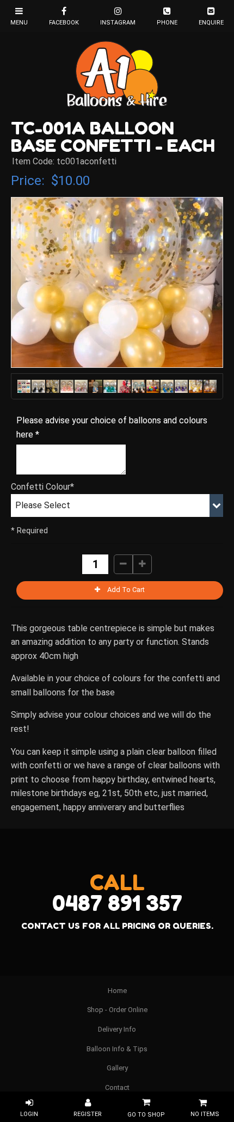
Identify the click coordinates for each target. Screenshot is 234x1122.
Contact (117, 1087)
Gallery (117, 1068)
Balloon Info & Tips (117, 1049)
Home (117, 991)
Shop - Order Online (117, 1010)
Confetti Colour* (42, 487)
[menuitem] (117, 991)
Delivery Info (117, 1029)
